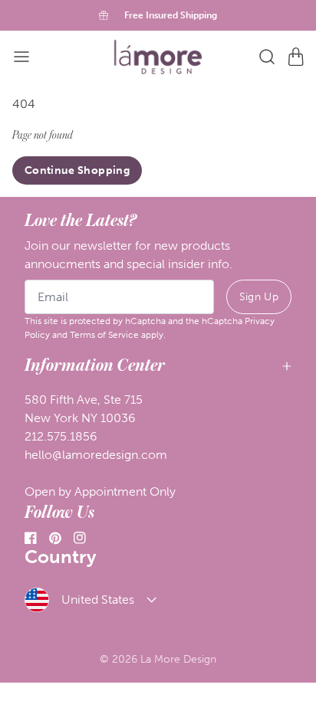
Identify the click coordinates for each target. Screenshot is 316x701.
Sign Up (258, 296)
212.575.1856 (61, 436)
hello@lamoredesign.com (96, 454)
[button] (21, 57)
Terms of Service (104, 334)
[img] (158, 57)
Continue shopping (77, 170)
